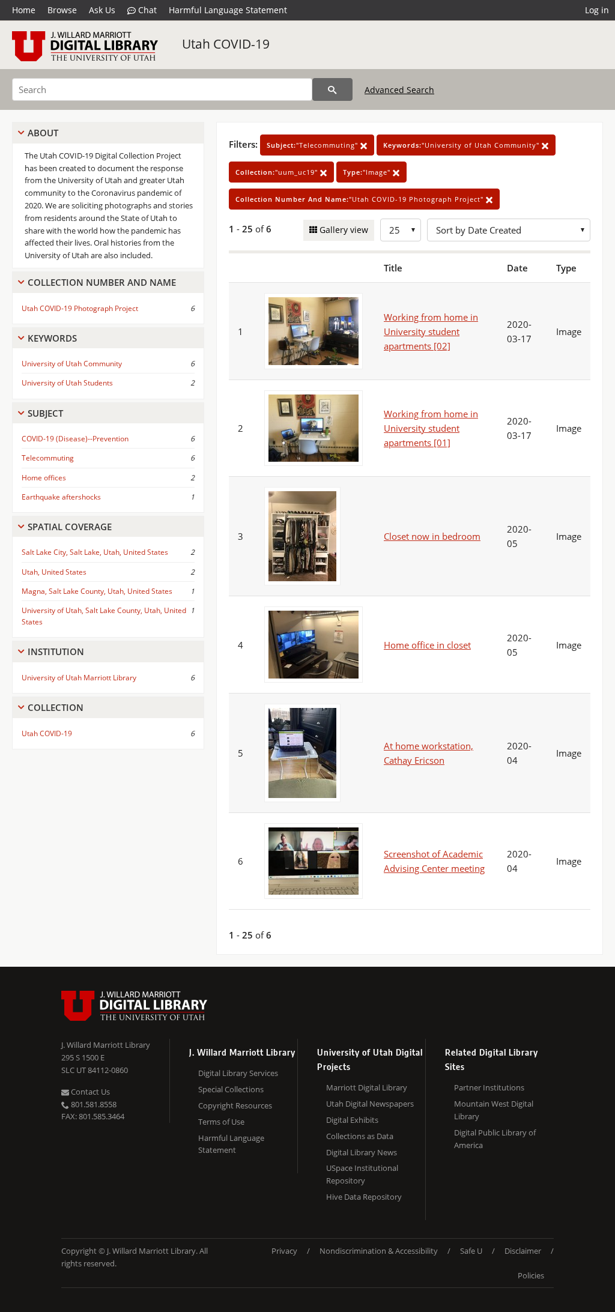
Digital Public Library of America (495, 1138)
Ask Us (102, 10)
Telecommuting (48, 458)
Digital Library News (361, 1152)
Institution (56, 651)
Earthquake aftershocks (61, 497)
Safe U (471, 1250)
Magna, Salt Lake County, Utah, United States (97, 591)
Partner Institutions (489, 1087)
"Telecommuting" (313, 145)
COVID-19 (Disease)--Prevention (75, 439)
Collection (55, 707)
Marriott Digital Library (366, 1087)
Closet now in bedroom (432, 536)
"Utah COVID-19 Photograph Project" (360, 199)
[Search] (332, 89)
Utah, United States (54, 572)
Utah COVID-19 (226, 43)
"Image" (368, 172)
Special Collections (231, 1089)
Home (23, 10)
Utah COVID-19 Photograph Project (80, 308)
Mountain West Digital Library (493, 1110)
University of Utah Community (72, 363)
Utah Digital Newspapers (370, 1103)
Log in (597, 10)
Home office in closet (427, 645)
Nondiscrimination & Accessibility (379, 1250)
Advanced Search (399, 89)
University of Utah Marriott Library (79, 678)
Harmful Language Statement (228, 10)
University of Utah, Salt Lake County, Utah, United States (104, 616)
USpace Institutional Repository (362, 1174)
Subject (45, 413)
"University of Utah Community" (462, 145)
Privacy (284, 1250)
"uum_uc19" (277, 172)
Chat (146, 10)
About (43, 133)
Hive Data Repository (364, 1196)
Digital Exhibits (352, 1119)
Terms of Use (221, 1121)
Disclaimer (522, 1250)
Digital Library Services (238, 1073)
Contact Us (89, 1091)
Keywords (52, 338)
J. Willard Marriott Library (105, 1044)
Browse (62, 10)
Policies (531, 1275)
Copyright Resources (235, 1105)
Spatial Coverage (70, 527)
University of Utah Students (67, 383)
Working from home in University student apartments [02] (431, 331)
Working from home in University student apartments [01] (431, 428)
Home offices (44, 478)
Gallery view (342, 229)
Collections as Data (359, 1136)
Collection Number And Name (102, 282)
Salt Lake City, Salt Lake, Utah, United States (95, 552)
